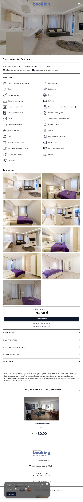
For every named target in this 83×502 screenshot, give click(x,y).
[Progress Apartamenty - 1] (22, 186)
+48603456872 (42, 461)
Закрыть (11, 494)
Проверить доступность (41, 323)
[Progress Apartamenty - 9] (22, 240)
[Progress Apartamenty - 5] (22, 213)
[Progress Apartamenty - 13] (22, 266)
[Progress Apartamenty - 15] (61, 266)
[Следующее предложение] (78, 391)
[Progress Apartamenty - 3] (61, 186)
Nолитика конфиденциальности (53, 490)
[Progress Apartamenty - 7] (61, 213)
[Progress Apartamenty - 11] (61, 240)
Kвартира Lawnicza (42, 424)
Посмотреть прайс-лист (41, 327)
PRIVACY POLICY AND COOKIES (18, 487)
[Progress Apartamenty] (41, 4)
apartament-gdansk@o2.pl (43, 466)
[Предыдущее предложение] (4, 391)
